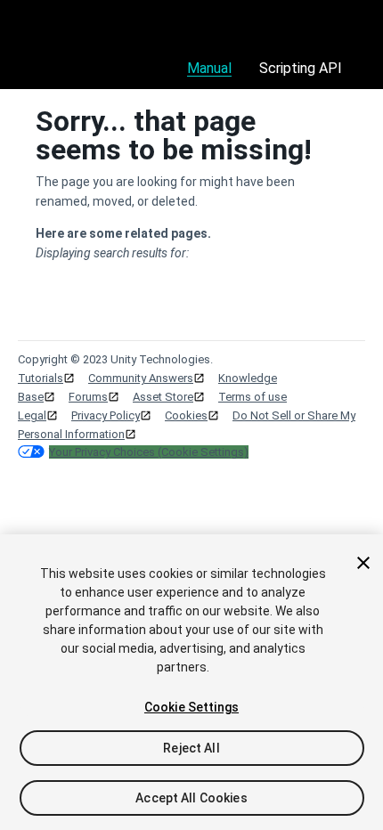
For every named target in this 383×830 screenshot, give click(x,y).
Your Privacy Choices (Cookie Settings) (149, 452)
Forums (88, 396)
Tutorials (40, 378)
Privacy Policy (105, 415)
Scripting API (300, 68)
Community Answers (140, 378)
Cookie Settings (191, 707)
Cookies (186, 415)
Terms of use (252, 396)
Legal (32, 415)
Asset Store (163, 396)
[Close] (363, 562)
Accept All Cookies (191, 798)
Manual (209, 68)
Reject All (191, 748)
